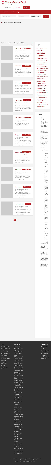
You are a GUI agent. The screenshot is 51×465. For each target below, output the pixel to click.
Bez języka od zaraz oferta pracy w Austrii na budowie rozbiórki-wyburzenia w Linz (18, 448)
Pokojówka (39, 74)
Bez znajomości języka (41, 55)
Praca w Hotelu (40, 85)
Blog (18, 12)
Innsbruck (39, 64)
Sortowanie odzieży (42, 99)
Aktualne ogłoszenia (40, 48)
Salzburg (41, 97)
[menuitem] (7, 7)
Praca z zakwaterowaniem (42, 93)
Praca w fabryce (41, 83)
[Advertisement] (25, 32)
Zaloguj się (26, 7)
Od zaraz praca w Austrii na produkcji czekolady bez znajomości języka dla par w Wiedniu (18, 362)
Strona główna (5, 12)
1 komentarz (45, 123)
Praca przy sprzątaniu (20, 50)
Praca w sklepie (43, 88)
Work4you (26, 50)
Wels (43, 100)
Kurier (38, 68)
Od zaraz (40, 72)
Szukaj (46, 17)
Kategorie (12, 12)
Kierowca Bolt (44, 64)
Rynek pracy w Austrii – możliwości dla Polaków (45, 357)
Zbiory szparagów (42, 104)
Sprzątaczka (39, 100)
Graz (44, 63)
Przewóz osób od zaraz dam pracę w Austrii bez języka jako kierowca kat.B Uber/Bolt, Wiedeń (18, 384)
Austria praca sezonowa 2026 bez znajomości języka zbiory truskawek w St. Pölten (18, 416)
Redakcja (44, 121)
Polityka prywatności (36, 459)
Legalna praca (42, 68)
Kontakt (28, 459)
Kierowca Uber (39, 66)
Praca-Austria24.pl (15, 2)
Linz (40, 70)
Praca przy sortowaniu (41, 81)
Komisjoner (44, 66)
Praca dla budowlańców (41, 76)
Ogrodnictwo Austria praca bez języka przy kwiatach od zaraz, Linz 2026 (18, 394)
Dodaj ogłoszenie (7, 7)
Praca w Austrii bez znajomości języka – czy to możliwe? (45, 351)
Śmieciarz (42, 106)
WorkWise (26, 68)
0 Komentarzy (46, 173)
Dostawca (41, 63)
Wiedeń (39, 102)
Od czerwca (44, 70)
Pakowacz (45, 72)
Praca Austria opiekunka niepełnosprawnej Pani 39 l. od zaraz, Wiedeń (18, 438)
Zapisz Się (18, 7)
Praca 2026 (44, 74)
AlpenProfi (26, 102)
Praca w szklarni (39, 90)
